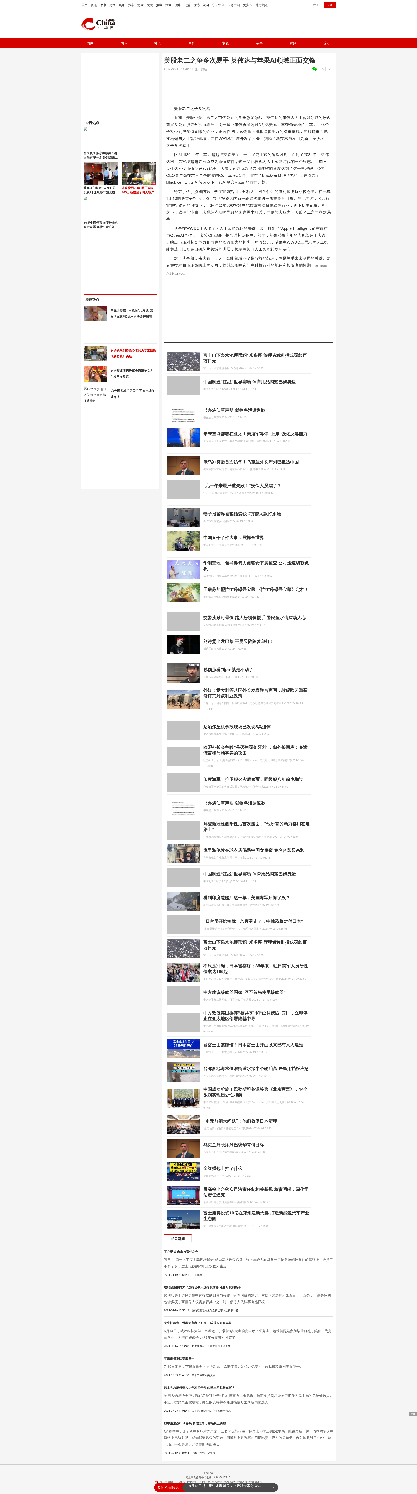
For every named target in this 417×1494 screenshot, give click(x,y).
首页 (84, 5)
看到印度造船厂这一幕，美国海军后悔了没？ (246, 897)
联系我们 (192, 1482)
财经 (112, 5)
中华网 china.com (99, 24)
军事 (103, 5)
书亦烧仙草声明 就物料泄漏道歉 (234, 410)
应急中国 (234, 5)
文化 (150, 5)
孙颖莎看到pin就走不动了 (228, 669)
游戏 (140, 5)
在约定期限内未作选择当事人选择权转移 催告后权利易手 (202, 1287)
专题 (225, 43)
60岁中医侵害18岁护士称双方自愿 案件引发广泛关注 (101, 226)
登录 (329, 5)
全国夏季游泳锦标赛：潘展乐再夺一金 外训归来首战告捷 (101, 157)
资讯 (94, 5)
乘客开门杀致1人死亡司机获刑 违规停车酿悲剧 (100, 189)
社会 (157, 43)
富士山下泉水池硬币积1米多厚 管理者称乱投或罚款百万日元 (255, 358)
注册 (315, 5)
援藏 (159, 5)
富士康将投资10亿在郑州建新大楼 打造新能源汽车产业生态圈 (256, 1215)
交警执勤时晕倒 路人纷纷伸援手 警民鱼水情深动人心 (254, 617)
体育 (191, 43)
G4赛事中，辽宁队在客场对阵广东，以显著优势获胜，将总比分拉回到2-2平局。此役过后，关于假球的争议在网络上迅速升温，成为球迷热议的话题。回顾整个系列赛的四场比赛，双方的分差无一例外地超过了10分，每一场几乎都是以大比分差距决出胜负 (248, 1438)
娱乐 (122, 5)
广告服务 (180, 1482)
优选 (197, 5)
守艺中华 (218, 5)
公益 (187, 5)
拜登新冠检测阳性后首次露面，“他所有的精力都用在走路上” (256, 826)
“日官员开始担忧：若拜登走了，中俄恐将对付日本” (253, 921)
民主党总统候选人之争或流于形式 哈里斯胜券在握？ (199, 1387)
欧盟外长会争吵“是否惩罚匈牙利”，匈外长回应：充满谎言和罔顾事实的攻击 (255, 750)
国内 (90, 43)
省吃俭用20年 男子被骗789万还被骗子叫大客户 (138, 189)
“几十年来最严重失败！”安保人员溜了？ (242, 485)
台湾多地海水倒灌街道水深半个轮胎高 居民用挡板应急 (256, 1068)
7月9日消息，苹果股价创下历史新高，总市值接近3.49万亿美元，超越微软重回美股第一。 (233, 1366)
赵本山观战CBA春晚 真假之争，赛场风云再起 (195, 1423)
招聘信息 (205, 1482)
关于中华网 (166, 1482)
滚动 (326, 43)
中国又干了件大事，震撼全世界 (233, 537)
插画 (168, 5)
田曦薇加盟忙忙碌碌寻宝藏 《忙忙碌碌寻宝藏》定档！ (256, 589)
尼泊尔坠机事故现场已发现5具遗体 (237, 726)
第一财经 (201, 69)
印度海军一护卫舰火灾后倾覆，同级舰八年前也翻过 (253, 779)
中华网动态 (255, 1482)
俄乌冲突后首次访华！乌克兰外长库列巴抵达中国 (251, 461)
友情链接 (242, 1482)
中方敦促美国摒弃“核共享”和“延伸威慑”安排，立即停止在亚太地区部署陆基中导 (255, 1015)
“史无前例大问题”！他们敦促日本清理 (240, 1121)
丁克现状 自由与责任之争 (181, 1251)
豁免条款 (229, 1482)
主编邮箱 (208, 1472)
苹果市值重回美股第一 (179, 1358)
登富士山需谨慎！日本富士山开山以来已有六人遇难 (253, 1044)
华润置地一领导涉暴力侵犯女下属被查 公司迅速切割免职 (256, 565)
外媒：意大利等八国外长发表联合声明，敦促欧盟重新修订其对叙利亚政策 (255, 693)
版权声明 (217, 1482)
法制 (206, 5)
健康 (178, 5)
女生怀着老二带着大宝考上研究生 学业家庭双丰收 (198, 1322)
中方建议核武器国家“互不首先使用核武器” (244, 992)
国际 (124, 43)
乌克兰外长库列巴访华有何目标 (233, 1144)
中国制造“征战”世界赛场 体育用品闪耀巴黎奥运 (249, 381)
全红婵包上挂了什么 (222, 1168)
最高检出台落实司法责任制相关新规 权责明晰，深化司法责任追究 (256, 1192)
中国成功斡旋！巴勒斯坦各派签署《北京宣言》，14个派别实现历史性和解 (255, 1092)
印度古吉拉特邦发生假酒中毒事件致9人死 (221, 1487)
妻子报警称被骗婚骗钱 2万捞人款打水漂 (242, 513)
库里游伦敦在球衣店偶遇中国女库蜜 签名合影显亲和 (253, 850)
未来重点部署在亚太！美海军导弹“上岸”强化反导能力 (255, 433)
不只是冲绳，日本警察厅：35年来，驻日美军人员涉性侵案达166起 (255, 968)
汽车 (131, 5)
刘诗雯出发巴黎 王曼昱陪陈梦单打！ (238, 641)
